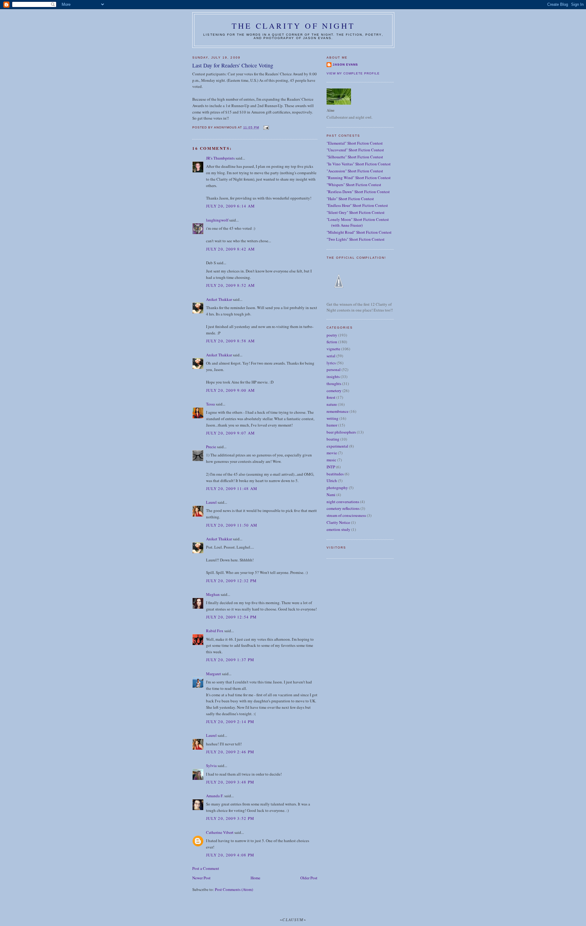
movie (332, 453)
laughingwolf (217, 220)
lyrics (331, 363)
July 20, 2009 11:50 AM (232, 525)
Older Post (308, 878)
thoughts (334, 383)
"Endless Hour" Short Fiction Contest (357, 205)
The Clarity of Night (293, 25)
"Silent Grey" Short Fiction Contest (356, 212)
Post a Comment (205, 868)
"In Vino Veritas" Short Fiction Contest (359, 164)
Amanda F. (214, 795)
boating (333, 439)
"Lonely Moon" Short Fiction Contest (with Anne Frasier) (358, 222)
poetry (332, 335)
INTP (331, 467)
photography (337, 487)
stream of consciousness (346, 515)
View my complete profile (353, 73)
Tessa (210, 404)
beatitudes (335, 474)
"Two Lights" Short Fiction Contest (356, 239)
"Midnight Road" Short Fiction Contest (359, 232)
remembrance (338, 411)
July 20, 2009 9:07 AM (230, 433)
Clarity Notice (338, 522)
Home (255, 878)
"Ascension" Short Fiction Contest (355, 171)
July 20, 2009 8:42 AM (230, 249)
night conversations (343, 501)
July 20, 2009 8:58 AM (230, 341)
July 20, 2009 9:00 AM (230, 390)
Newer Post (201, 878)
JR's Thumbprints (220, 158)
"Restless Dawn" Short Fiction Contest (358, 191)
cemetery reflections (343, 508)
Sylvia (211, 765)
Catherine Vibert (219, 832)
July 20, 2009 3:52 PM (230, 818)
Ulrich (332, 480)
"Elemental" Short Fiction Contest (355, 143)
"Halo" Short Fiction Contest (350, 198)
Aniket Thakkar (219, 299)
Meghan (213, 594)
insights (333, 376)
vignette (333, 348)
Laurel (211, 502)
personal (334, 369)
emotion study (338, 529)
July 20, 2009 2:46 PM (230, 752)
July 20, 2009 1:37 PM (230, 659)
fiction (332, 341)
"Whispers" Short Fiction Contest (354, 184)
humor (332, 425)
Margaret (213, 673)
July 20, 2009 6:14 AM (230, 206)
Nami (331, 494)
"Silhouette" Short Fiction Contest (355, 157)
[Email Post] (265, 127)
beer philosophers (341, 432)
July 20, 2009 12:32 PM (231, 580)
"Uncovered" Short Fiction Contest (355, 150)
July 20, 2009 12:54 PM (231, 617)
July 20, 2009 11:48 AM (232, 488)
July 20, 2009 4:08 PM (230, 855)
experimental (337, 446)
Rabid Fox (214, 630)
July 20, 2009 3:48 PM (230, 782)
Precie (211, 446)
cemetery (334, 390)
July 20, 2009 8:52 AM (230, 285)
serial (331, 356)
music (331, 460)
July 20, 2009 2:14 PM (230, 721)
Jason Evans (345, 64)
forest (331, 397)
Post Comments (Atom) (234, 889)
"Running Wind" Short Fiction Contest (359, 177)
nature (332, 404)
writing (332, 418)
